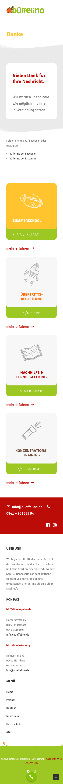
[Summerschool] (31, 216)
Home (10, 692)
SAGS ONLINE (31, 762)
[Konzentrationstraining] (31, 446)
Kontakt (11, 708)
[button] (55, 9)
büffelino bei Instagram (23, 158)
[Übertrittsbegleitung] (31, 289)
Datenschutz (14, 724)
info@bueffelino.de (27, 507)
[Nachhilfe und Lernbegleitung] (31, 368)
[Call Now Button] (31, 776)
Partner (10, 700)
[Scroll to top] (56, 777)
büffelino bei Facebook (22, 153)
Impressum (13, 716)
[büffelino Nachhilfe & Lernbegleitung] (25, 9)
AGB (9, 732)
